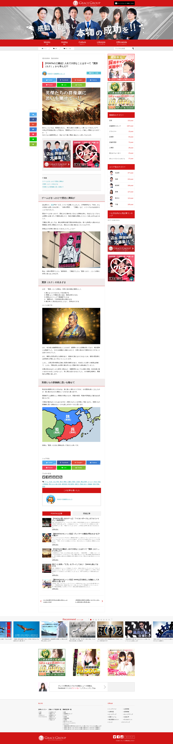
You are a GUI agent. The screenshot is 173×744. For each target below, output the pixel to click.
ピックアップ (112, 714)
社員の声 (126, 717)
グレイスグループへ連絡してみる (125, 3)
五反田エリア (52, 712)
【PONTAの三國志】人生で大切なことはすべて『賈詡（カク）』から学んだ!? (76, 550)
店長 (121, 120)
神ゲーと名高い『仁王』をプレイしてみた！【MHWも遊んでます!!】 (75, 565)
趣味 (64, 43)
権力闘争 (71, 484)
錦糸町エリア (52, 715)
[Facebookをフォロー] (47, 477)
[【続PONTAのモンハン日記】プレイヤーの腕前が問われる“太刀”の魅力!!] (46, 537)
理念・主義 (94, 73)
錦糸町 (124, 185)
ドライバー (121, 131)
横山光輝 (84, 482)
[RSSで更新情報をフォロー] (60, 477)
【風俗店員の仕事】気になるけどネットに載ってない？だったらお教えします (137, 640)
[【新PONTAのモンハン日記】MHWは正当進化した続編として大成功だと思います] (46, 583)
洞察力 (77, 484)
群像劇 (90, 484)
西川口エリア (52, 718)
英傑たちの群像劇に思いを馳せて (53, 187)
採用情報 (126, 711)
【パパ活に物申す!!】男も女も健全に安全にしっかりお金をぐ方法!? (55, 601)
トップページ (112, 709)
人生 (54, 482)
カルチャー (82, 43)
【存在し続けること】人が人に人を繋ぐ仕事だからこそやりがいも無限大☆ (82, 727)
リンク (111, 722)
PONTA (50, 73)
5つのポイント (128, 719)
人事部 (121, 148)
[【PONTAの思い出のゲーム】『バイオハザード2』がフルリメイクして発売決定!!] (46, 522)
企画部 (121, 137)
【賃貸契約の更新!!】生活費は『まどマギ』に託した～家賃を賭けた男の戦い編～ (87, 601)
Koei (95, 482)
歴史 (57, 482)
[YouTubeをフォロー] (54, 477)
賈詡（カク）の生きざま (50, 184)
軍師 (43, 486)
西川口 (124, 198)
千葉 (124, 204)
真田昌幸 (64, 484)
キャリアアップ (128, 714)
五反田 (124, 173)
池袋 (124, 179)
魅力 (61, 482)
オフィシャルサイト (121, 43)
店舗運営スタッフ (59, 73)
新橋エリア (52, 716)
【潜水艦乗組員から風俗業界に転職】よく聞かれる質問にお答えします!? (54, 640)
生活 (50, 482)
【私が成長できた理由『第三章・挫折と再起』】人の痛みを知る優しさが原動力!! (82, 640)
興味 (65, 482)
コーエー (90, 482)
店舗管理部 (121, 142)
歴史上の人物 (53, 484)
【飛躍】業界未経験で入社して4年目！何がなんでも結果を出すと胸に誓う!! (26, 640)
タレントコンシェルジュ (121, 158)
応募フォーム (112, 717)
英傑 (94, 484)
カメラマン (66, 724)
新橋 (124, 192)
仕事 (47, 43)
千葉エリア (52, 719)
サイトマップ (126, 722)
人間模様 (45, 484)
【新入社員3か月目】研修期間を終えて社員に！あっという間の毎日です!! (110, 640)
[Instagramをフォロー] (50, 477)
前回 (52, 205)
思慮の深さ (83, 484)
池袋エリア (52, 713)
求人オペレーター (121, 153)
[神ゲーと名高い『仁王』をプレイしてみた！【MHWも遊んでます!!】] (46, 568)
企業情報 (126, 709)
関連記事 (86, 513)
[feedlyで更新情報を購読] (57, 477)
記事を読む (55, 529)
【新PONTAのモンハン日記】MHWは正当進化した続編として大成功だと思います (75, 580)
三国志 (78, 482)
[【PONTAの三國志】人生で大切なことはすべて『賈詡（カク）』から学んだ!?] (33, 129)
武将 (59, 484)
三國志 (69, 482)
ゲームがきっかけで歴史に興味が (53, 181)
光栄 (99, 482)
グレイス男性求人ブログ (127, 740)
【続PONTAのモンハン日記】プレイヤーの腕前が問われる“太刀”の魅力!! (76, 534)
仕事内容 (111, 711)
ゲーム (46, 482)
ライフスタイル (101, 43)
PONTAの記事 (56, 513)
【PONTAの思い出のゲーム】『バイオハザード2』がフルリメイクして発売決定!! (75, 519)
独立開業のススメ (114, 719)
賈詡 (73, 482)
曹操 (97, 484)
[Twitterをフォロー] (43, 477)
